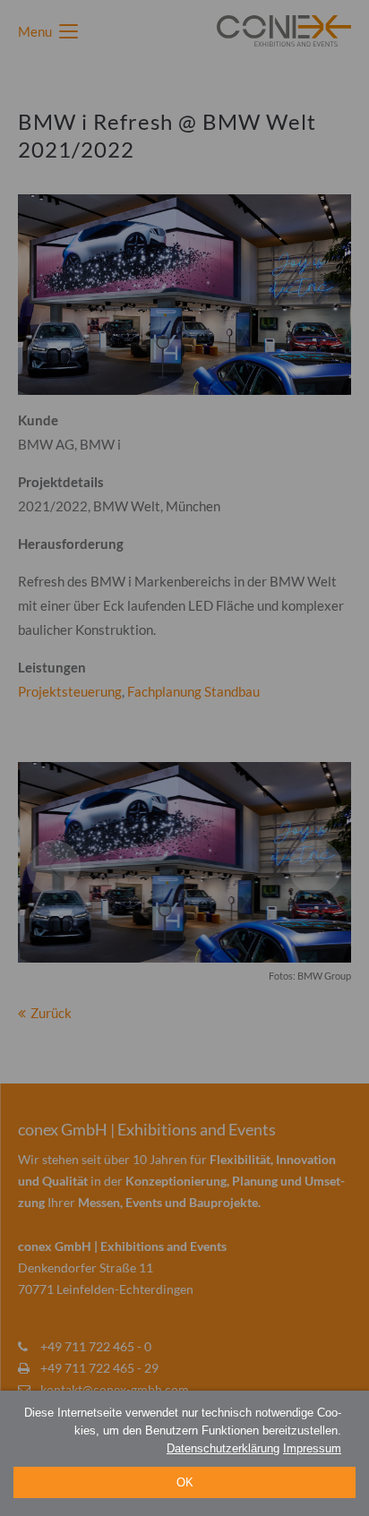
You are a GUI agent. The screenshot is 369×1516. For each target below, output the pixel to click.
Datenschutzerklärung (223, 1448)
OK (184, 1482)
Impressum (312, 1448)
